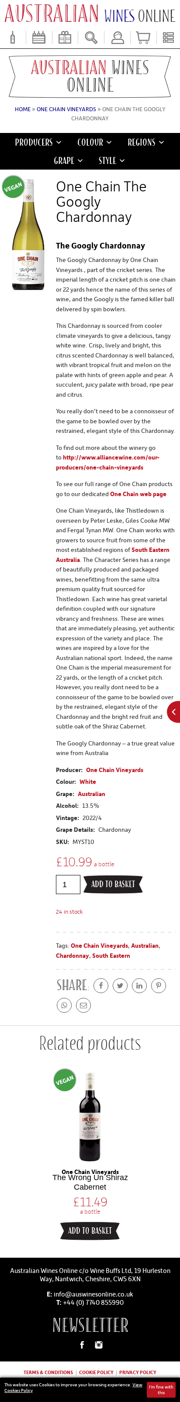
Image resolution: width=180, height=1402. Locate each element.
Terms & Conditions (48, 1372)
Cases (39, 37)
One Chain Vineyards (66, 109)
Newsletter (90, 1325)
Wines (13, 37)
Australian (91, 793)
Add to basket (113, 884)
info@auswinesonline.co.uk (93, 1294)
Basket (143, 37)
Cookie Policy (96, 1372)
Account (117, 37)
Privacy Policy (137, 1372)
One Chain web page (138, 494)
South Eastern (111, 955)
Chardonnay (72, 955)
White (88, 781)
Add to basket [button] (90, 1230)
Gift (65, 37)
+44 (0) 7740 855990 (93, 1302)
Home (23, 109)
